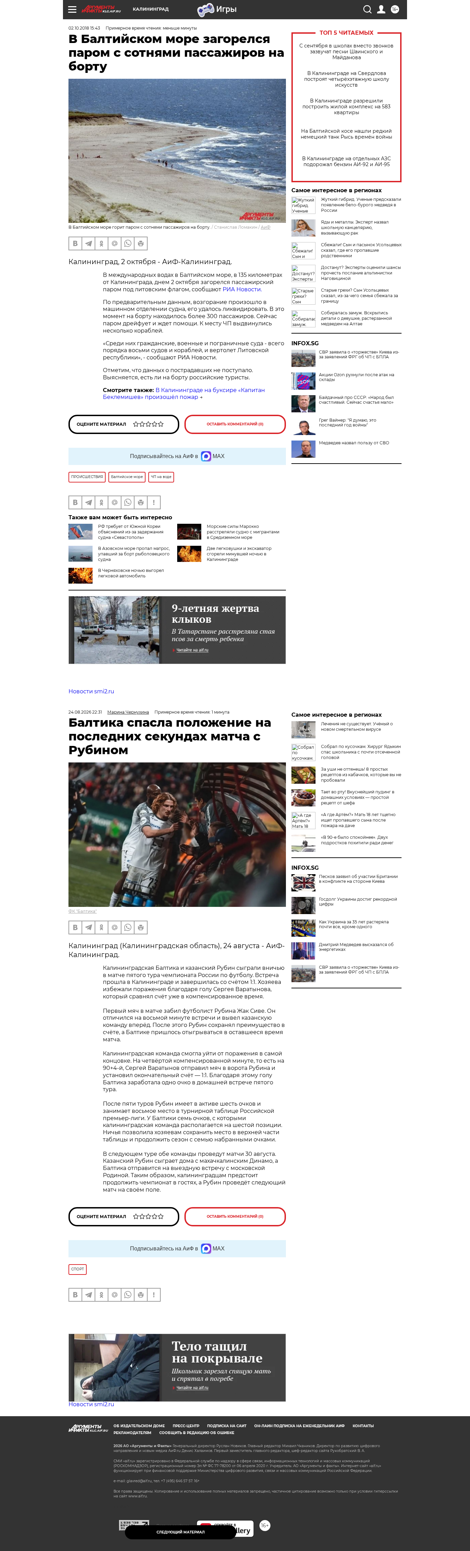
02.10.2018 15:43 (84, 28)
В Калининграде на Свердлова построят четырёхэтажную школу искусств (346, 79)
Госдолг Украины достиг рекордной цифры (358, 902)
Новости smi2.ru (91, 691)
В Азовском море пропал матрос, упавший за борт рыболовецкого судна (134, 554)
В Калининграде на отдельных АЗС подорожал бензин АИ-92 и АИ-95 (346, 161)
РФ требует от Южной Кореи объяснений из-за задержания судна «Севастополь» (130, 532)
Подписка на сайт (226, 1426)
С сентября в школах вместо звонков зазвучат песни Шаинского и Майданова (346, 52)
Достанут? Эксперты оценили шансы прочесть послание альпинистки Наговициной (361, 273)
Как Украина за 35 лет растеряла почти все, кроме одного (354, 924)
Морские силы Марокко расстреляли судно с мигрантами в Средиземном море (243, 532)
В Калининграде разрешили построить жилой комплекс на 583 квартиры (346, 107)
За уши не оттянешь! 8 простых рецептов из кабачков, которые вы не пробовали (361, 775)
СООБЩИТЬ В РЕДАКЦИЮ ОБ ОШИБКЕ (196, 1433)
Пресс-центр (186, 1426)
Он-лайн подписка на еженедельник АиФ (299, 1426)
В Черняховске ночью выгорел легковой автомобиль (131, 573)
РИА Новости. (241, 289)
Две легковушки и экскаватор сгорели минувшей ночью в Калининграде (239, 554)
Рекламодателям (132, 1433)
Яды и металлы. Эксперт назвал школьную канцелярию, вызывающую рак (355, 227)
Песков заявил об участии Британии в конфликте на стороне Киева (358, 879)
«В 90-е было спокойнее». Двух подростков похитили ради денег (357, 840)
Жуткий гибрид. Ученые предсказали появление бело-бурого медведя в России (361, 205)
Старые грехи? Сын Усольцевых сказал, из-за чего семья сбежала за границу (359, 296)
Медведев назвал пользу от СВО (354, 443)
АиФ (265, 227)
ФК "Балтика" (82, 911)
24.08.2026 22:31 (85, 712)
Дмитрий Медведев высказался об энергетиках (356, 947)
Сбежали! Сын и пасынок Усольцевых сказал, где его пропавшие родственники (361, 250)
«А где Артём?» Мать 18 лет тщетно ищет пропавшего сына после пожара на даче (358, 820)
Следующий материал (181, 1532)
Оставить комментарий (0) (235, 424)
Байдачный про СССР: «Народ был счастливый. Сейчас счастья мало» (356, 400)
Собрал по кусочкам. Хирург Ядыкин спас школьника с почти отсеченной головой (361, 752)
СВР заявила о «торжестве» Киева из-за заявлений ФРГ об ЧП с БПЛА (359, 354)
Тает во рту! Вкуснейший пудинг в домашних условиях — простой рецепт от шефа (357, 797)
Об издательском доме (139, 1426)
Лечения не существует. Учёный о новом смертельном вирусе (357, 726)
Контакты (363, 1426)
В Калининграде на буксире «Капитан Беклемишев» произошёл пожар (184, 394)
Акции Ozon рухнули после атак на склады (356, 377)
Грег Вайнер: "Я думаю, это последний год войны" (347, 422)
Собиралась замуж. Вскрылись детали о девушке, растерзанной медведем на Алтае (356, 318)
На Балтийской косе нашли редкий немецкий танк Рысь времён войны (346, 134)
